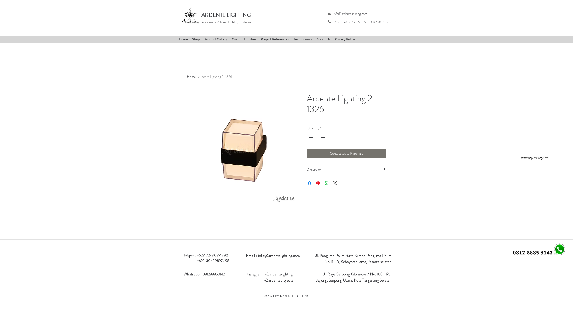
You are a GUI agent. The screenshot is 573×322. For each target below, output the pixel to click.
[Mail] (329, 13)
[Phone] (329, 21)
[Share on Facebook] (309, 183)
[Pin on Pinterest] (318, 183)
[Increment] (323, 137)
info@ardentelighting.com (350, 13)
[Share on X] (335, 183)
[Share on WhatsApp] (326, 183)
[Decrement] (310, 137)
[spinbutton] (317, 137)
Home (191, 76)
